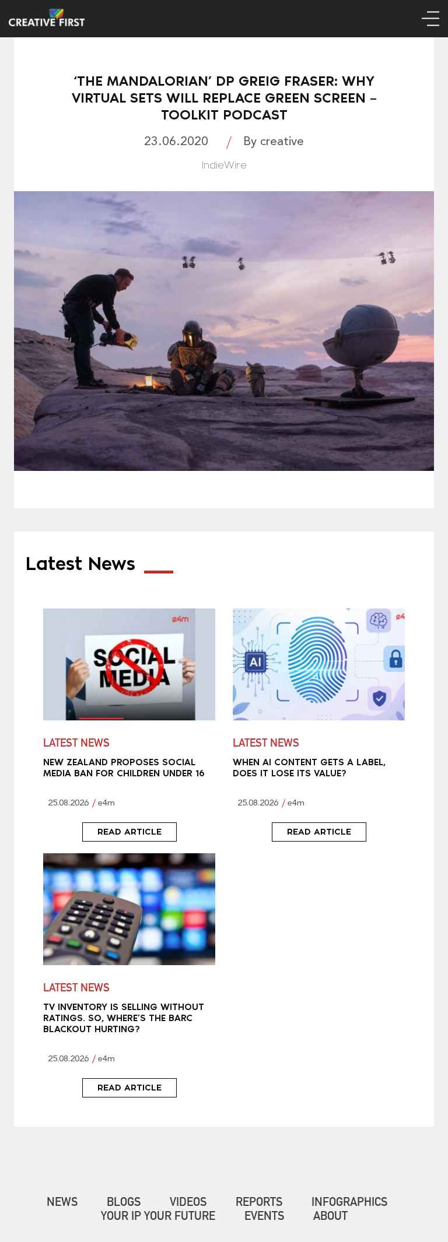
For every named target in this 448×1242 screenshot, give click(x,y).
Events (264, 1217)
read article (129, 832)
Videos (188, 1203)
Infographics (349, 1203)
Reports (259, 1203)
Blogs (124, 1203)
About (330, 1217)
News (62, 1203)
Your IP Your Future (158, 1217)
